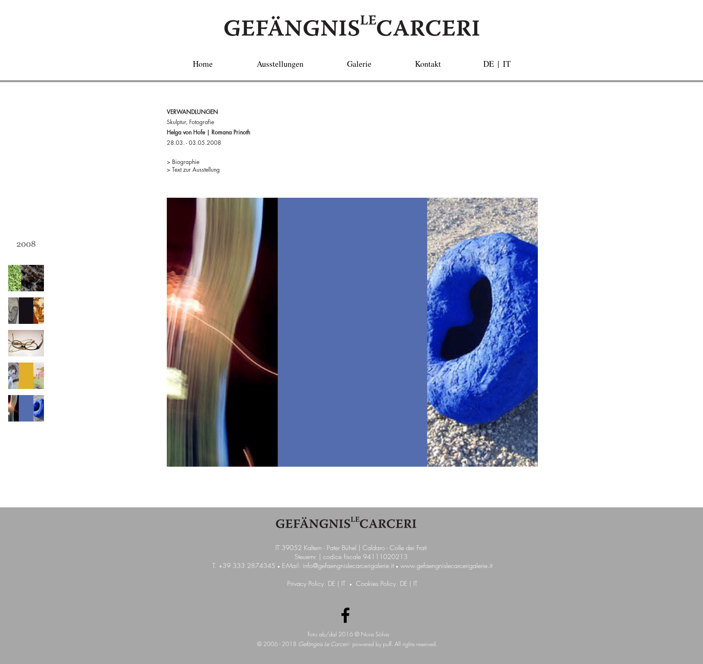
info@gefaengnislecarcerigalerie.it (348, 565)
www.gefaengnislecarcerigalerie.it (446, 565)
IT (343, 583)
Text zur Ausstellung (196, 169)
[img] (26, 245)
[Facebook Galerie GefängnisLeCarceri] (345, 615)
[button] (498, 64)
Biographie (185, 162)
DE (331, 583)
